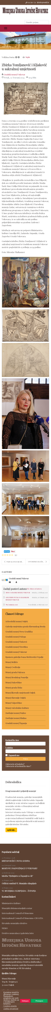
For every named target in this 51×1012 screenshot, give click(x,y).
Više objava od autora (34, 589)
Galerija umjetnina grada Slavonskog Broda (25, 626)
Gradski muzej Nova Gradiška (19, 631)
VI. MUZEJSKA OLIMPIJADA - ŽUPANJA (19, 891)
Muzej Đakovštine (13, 682)
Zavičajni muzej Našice (15, 713)
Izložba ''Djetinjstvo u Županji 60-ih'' (17, 876)
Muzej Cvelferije (12, 667)
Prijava (25, 759)
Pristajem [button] (39, 1001)
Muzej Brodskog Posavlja (16, 677)
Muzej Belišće (11, 662)
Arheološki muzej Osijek (16, 621)
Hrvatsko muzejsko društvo (14, 923)
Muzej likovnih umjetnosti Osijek (20, 692)
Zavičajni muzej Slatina (15, 718)
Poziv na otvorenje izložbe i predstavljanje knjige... (16, 562)
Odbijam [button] (25, 1001)
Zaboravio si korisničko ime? (18, 766)
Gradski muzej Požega (15, 636)
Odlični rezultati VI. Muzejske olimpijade (19, 883)
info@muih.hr (44, 2)
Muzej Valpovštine (13, 702)
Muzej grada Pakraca (15, 672)
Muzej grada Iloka (13, 687)
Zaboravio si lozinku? (14, 764)
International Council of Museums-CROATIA (22, 918)
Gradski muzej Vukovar (14, 74)
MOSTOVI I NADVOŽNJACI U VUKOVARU (19, 868)
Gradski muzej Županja (16, 723)
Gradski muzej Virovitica (16, 647)
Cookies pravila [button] (10, 1006)
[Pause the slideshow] (43, 40)
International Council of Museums (17, 913)
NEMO (5, 928)
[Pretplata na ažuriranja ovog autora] (10, 582)
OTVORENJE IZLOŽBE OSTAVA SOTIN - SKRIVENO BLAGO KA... (38, 562)
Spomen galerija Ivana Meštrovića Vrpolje (24, 657)
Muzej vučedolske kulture (17, 708)
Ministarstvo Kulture (11, 903)
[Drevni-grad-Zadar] (25, 99)
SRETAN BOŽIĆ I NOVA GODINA (16, 861)
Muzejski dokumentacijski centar (17, 908)
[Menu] (5, 28)
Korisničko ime (12, 740)
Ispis (28, 57)
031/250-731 (31, 2)
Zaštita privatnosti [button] (10, 1009)
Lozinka (9, 748)
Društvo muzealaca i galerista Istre (18, 933)
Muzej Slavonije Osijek (15, 697)
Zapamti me (13, 755)
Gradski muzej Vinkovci (16, 641)
